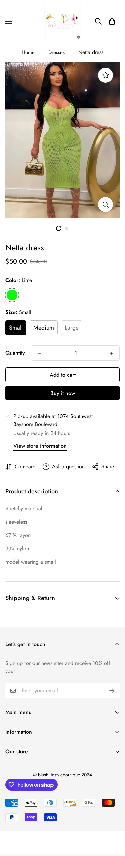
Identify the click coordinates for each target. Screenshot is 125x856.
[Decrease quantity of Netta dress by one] (39, 353)
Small (16, 327)
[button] (112, 21)
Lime (12, 295)
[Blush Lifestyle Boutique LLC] (62, 21)
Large (72, 327)
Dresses (56, 52)
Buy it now (62, 393)
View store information (40, 446)
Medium (43, 327)
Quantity (15, 353)
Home (28, 52)
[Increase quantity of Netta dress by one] (111, 353)
